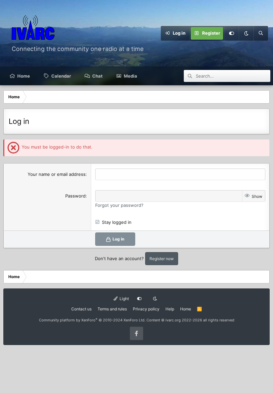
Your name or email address (57, 174)
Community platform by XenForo (92, 320)
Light (124, 298)
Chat (97, 76)
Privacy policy (146, 308)
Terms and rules (112, 308)
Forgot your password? (119, 205)
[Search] (260, 33)
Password (75, 195)
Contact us (81, 308)
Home (23, 76)
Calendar (61, 76)
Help (169, 308)
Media (130, 76)
